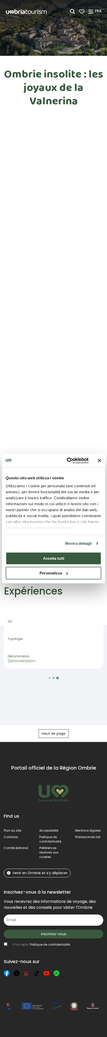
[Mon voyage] (81, 11)
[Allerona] (31, 626)
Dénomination (18, 656)
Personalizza (51, 573)
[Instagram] (27, 973)
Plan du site (12, 830)
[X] (17, 973)
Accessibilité (48, 830)
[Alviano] (31, 632)
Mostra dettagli (78, 543)
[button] (99, 11)
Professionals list (87, 837)
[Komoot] (56, 973)
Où (10, 621)
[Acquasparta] (31, 619)
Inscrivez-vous (53, 933)
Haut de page (53, 733)
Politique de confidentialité (50, 839)
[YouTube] (47, 973)
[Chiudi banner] (99, 460)
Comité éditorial (16, 848)
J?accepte (41, 944)
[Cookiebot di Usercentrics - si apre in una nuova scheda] (67, 460)
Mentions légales (88, 830)
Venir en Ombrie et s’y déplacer (39, 872)
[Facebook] (7, 973)
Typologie (15, 639)
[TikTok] (37, 973)
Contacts (11, 837)
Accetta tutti (53, 558)
